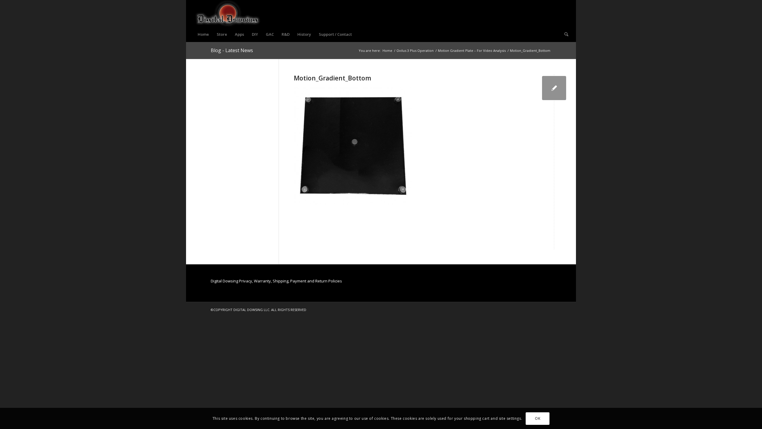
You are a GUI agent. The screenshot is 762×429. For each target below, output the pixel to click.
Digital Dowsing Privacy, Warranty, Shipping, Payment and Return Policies (276, 281)
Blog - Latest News (232, 50)
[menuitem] (203, 34)
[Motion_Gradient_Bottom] (554, 88)
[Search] (564, 34)
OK (537, 418)
